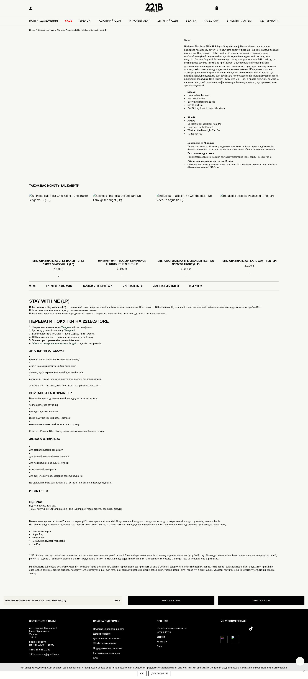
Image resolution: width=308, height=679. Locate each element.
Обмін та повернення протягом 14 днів (54, 343)
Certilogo (176, 558)
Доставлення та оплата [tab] (97, 285)
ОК (142, 673)
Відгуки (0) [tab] (195, 285)
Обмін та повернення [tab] (166, 285)
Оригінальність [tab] (132, 285)
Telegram (66, 327)
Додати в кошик (171, 600)
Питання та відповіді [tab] (59, 285)
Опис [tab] (32, 285)
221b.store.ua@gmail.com (44, 654)
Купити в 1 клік (261, 600)
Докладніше (160, 673)
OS (47, 491)
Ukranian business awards (171, 628)
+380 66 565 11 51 (39, 649)
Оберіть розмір (58, 274)
